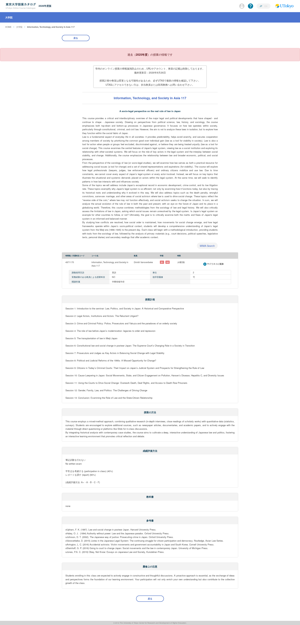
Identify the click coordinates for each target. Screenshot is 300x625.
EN (265, 6)
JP (261, 6)
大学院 (19, 26)
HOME (8, 26)
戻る (75, 38)
